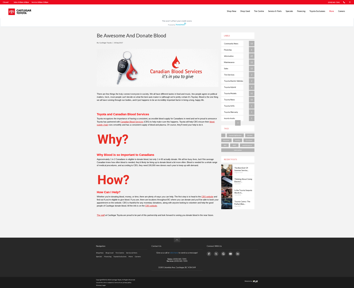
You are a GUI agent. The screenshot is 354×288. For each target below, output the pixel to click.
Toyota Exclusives (317, 11)
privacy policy (127, 282)
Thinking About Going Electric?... (243, 180)
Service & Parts (275, 11)
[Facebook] (209, 254)
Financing (301, 11)
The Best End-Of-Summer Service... (241, 169)
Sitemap (98, 285)
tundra (237, 140)
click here (174, 252)
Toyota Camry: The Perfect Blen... (242, 202)
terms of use (118, 282)
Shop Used (245, 11)
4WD (234, 145)
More (331, 11)
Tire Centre (259, 11)
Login (104, 285)
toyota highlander (235, 135)
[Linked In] (237, 254)
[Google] (223, 254)
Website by (248, 281)
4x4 (225, 145)
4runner (226, 140)
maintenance (247, 145)
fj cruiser (249, 140)
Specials (289, 11)
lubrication (238, 150)
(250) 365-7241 (334, 2)
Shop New (231, 11)
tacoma (249, 135)
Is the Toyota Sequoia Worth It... (243, 191)
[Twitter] (216, 254)
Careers (341, 11)
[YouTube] (230, 254)
